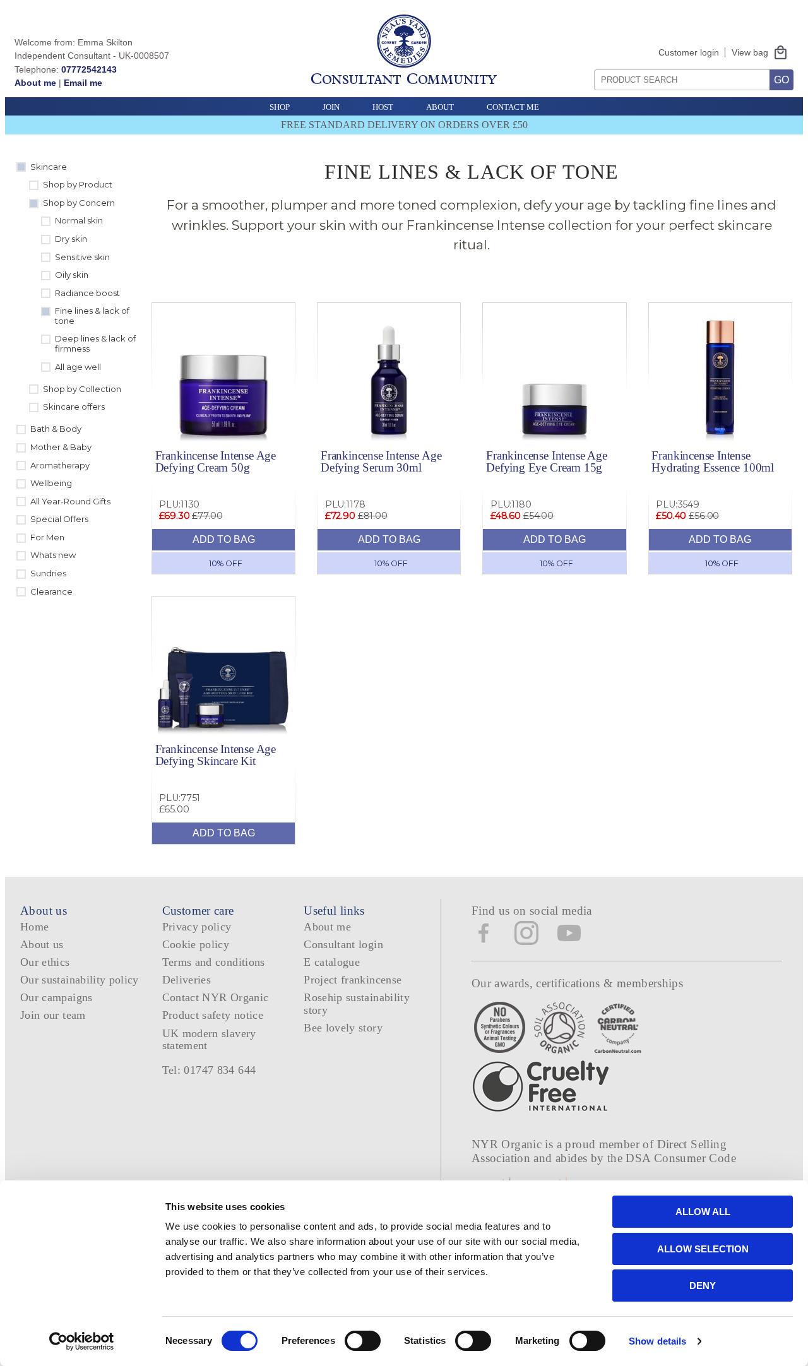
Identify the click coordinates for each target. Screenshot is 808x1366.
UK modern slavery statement (209, 1039)
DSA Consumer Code (681, 1158)
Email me (83, 83)
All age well (78, 367)
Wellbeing (51, 483)
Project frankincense (352, 979)
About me (35, 83)
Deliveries (186, 979)
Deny (702, 1285)
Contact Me (513, 107)
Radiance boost (87, 293)
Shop (280, 107)
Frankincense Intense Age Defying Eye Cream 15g (546, 461)
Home (34, 926)
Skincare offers (74, 406)
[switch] (363, 1341)
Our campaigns (56, 997)
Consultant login (343, 944)
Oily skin (71, 275)
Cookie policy (196, 944)
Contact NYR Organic (215, 997)
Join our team (53, 1015)
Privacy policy (197, 926)
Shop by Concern (79, 203)
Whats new (53, 555)
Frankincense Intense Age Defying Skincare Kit (215, 755)
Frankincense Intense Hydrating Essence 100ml (712, 461)
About (440, 107)
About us (42, 944)
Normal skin (79, 220)
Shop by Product (77, 184)
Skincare (48, 167)
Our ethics (45, 962)
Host (382, 107)
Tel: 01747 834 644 (209, 1070)
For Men (47, 537)
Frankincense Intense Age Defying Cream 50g (215, 461)
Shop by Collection (82, 389)
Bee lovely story (343, 1027)
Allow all (702, 1211)
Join (331, 107)
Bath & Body (55, 429)
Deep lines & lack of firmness (95, 343)
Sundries (48, 573)
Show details (657, 1341)
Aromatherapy (60, 465)
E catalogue (332, 962)
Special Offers (59, 519)
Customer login (688, 52)
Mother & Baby (61, 447)
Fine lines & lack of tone (92, 316)
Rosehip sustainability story (357, 1003)
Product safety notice (212, 1015)
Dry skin (71, 239)
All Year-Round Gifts (70, 501)
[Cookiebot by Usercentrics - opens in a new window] (82, 1341)
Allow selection (703, 1249)
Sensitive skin (82, 257)
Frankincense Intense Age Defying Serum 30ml (381, 461)
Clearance (51, 591)
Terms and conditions (213, 962)
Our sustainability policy (79, 979)
